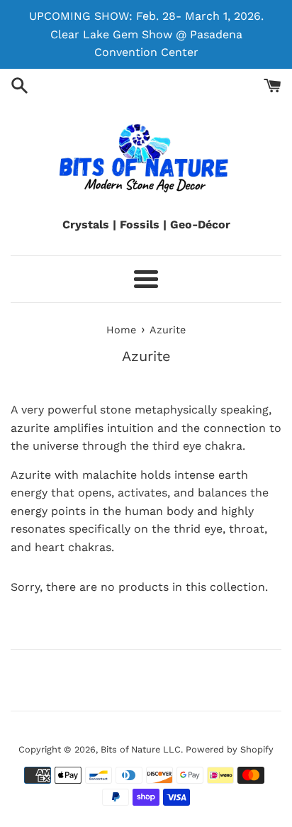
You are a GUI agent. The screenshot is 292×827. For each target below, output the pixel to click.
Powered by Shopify (230, 749)
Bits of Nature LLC (141, 749)
